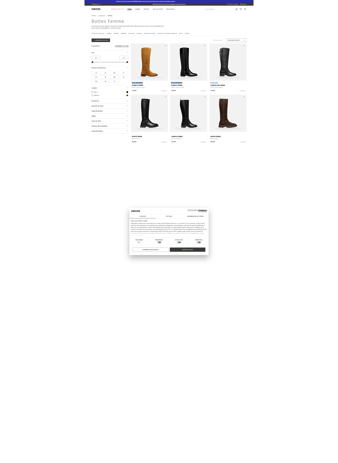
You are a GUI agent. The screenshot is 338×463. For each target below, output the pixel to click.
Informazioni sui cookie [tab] (195, 216)
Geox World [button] (170, 9)
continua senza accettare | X (197, 210)
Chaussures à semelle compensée (167, 33)
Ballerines (123, 33)
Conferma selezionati (150, 249)
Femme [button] (129, 9)
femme (94, 15)
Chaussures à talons (149, 33)
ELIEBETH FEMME (137, 85)
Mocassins (131, 33)
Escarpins (139, 33)
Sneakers (109, 33)
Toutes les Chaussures (98, 33)
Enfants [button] (146, 9)
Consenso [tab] (142, 216)
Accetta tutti (187, 249)
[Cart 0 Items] (244, 10)
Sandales (116, 33)
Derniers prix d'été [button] (117, 9)
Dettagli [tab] (169, 216)
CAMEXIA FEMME (177, 136)
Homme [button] (137, 9)
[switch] (159, 242)
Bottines (187, 33)
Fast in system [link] (158, 9)
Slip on (181, 33)
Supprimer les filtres (122, 46)
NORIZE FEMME (137, 136)
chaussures (102, 15)
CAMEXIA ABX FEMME (217, 85)
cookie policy (139, 235)
